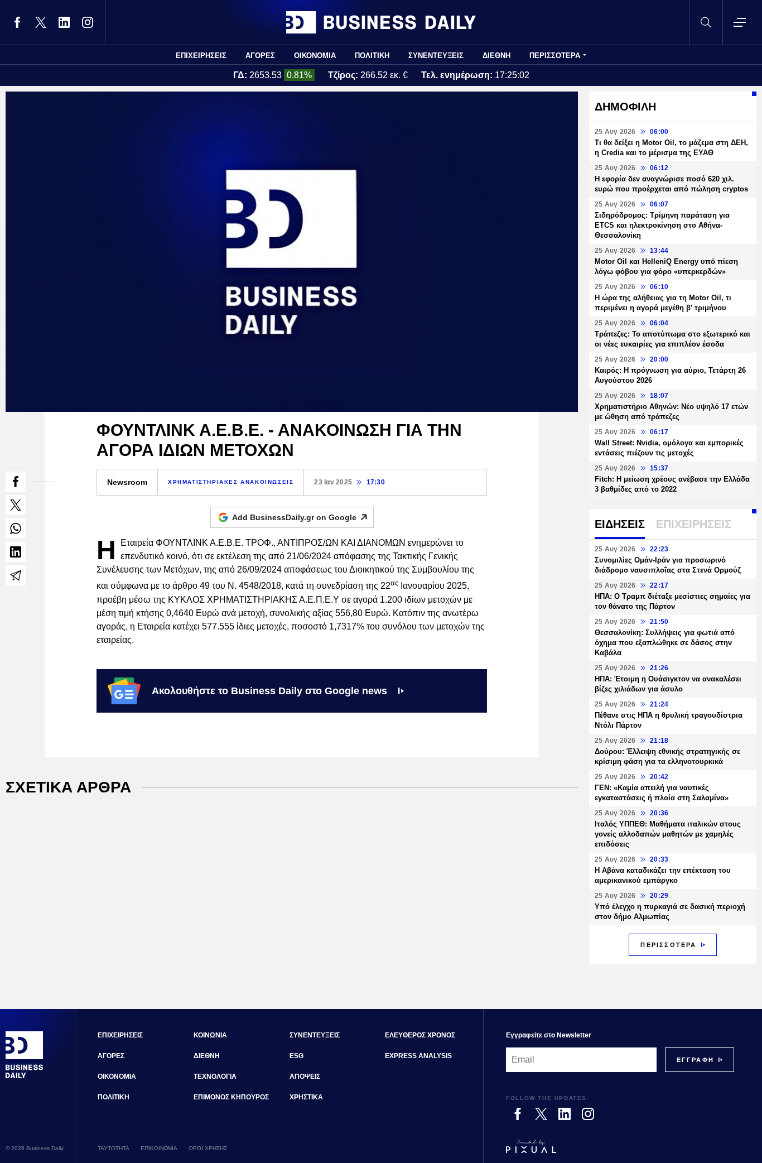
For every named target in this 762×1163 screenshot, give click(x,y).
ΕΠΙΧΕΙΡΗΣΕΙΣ (201, 55)
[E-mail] (16, 575)
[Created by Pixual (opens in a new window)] (620, 1151)
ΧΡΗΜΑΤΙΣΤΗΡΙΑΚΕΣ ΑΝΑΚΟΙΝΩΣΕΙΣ (230, 482)
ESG (296, 1056)
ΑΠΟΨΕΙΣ (305, 1076)
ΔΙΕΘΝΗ (496, 55)
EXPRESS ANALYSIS (418, 1056)
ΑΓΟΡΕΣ (260, 55)
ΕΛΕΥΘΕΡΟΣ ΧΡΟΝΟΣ (420, 1035)
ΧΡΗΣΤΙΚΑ (306, 1097)
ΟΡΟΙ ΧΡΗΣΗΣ (208, 1148)
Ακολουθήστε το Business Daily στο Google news (269, 690)
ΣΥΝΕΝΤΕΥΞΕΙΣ (436, 55)
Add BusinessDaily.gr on (294, 517)
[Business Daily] (381, 22)
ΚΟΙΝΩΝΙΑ (210, 1035)
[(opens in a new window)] (17, 22)
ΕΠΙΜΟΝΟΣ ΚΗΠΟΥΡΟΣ (231, 1097)
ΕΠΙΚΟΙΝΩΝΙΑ (159, 1148)
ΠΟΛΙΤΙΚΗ (372, 55)
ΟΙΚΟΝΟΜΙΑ (315, 55)
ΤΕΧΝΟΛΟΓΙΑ (215, 1076)
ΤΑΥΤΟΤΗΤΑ (113, 1148)
